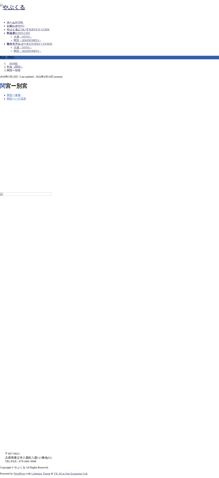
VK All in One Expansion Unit (70, 473)
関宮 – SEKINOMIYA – (27, 40)
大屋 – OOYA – (23, 36)
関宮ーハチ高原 (16, 98)
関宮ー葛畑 (14, 95)
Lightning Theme (40, 473)
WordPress (19, 473)
